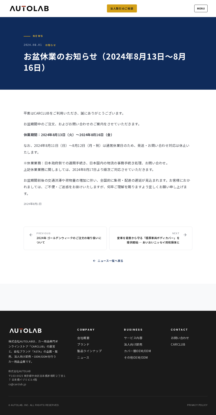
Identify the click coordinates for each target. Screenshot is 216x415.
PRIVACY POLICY (197, 405)
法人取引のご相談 (121, 8)
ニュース (83, 357)
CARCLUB (178, 344)
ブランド (83, 344)
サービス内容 (133, 338)
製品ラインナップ (89, 351)
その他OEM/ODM (136, 357)
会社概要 (83, 338)
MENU (201, 8)
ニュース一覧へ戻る (110, 261)
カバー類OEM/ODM (137, 351)
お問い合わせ (180, 338)
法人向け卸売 (133, 344)
